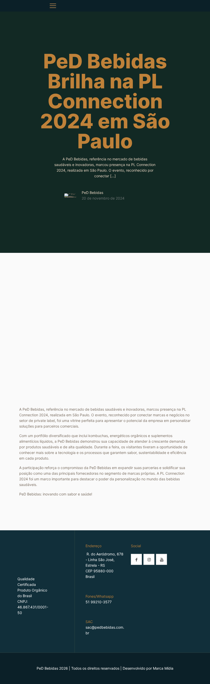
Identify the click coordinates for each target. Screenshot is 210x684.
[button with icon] (136, 559)
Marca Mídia (163, 668)
